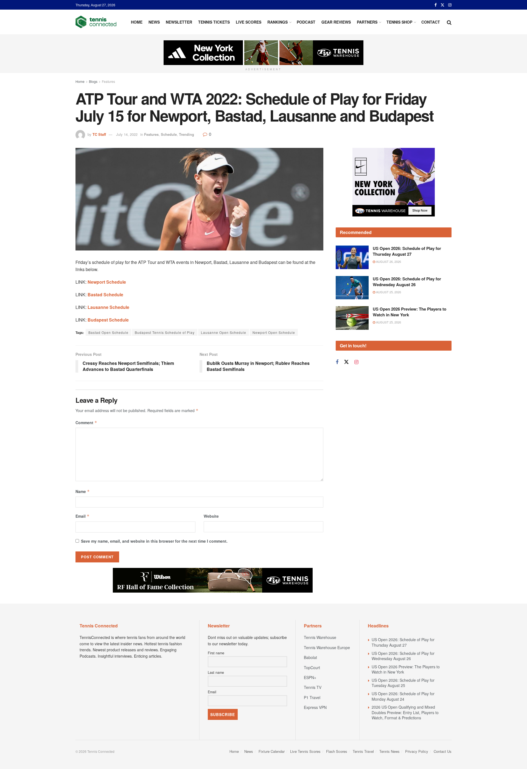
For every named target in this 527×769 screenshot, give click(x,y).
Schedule (169, 134)
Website (211, 516)
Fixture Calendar (272, 751)
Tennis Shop (399, 22)
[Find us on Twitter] (442, 5)
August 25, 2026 (388, 292)
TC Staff (99, 134)
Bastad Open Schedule (108, 332)
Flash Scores (336, 751)
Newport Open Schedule (274, 332)
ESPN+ (310, 677)
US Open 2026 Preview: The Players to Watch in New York (409, 312)
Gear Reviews (336, 22)
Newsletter (179, 22)
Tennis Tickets (214, 22)
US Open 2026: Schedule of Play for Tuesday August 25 (403, 682)
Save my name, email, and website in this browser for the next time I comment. (154, 541)
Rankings (277, 22)
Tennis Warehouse (320, 637)
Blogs (93, 81)
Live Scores (248, 22)
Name (82, 491)
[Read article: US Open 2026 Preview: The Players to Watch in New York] (352, 318)
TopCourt (312, 667)
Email (82, 516)
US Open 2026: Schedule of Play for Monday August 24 (403, 696)
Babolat (310, 657)
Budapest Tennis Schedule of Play (165, 332)
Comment (86, 422)
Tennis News (389, 751)
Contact (430, 22)
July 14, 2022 (127, 134)
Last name (216, 672)
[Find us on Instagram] (450, 5)
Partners (367, 22)
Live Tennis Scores (305, 751)
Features (108, 81)
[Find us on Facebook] (436, 5)
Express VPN (315, 707)
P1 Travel (312, 697)
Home (136, 22)
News (154, 22)
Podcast (306, 22)
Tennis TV (312, 687)
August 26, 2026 (388, 261)
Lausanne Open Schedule (223, 332)
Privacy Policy (416, 751)
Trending (186, 134)
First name (216, 652)
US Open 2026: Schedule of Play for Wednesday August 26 (407, 282)
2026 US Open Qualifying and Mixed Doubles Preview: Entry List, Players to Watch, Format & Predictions (405, 712)
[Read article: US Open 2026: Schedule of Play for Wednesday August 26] (352, 288)
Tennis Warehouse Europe (327, 647)
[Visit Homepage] (95, 22)
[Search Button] (449, 22)
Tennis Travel (363, 751)
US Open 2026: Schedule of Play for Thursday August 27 (407, 251)
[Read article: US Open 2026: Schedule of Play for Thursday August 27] (352, 257)
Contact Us (443, 751)
